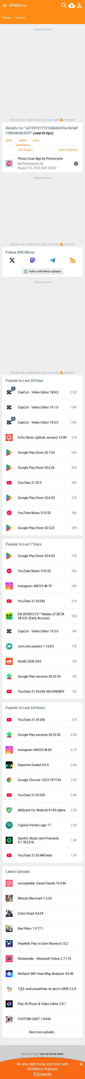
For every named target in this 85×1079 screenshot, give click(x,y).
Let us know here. (52, 1054)
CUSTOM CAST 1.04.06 (34, 1019)
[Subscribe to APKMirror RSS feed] (72, 262)
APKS (8, 140)
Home (6, 17)
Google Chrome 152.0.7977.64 (39, 780)
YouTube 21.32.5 (29, 483)
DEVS (36, 140)
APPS (22, 140)
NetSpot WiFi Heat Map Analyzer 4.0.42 (45, 974)
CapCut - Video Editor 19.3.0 (38, 631)
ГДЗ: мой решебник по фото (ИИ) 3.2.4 (47, 989)
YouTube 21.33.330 (31, 795)
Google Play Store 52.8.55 (36, 498)
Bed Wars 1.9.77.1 (30, 928)
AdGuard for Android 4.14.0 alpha (41, 810)
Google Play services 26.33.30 (39, 735)
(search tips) (43, 133)
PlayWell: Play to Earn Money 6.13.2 (43, 944)
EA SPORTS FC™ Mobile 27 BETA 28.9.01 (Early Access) (41, 616)
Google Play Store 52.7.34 (36, 453)
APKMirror (18, 5)
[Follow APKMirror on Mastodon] (32, 262)
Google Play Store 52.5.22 (36, 528)
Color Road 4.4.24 (30, 913)
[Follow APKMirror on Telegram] (52, 262)
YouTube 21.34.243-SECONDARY (41, 691)
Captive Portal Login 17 (34, 825)
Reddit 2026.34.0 (29, 661)
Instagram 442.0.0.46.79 (35, 586)
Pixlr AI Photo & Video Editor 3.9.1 (42, 1004)
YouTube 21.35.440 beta (35, 855)
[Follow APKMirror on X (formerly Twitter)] (12, 262)
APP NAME (24, 150)
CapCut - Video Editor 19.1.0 (38, 407)
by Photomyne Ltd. (31, 163)
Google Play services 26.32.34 (39, 676)
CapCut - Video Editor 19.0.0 (38, 422)
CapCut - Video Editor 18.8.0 (38, 392)
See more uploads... (42, 1032)
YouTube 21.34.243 (31, 601)
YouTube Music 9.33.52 (34, 513)
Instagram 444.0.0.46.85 (35, 750)
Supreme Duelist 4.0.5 (33, 765)
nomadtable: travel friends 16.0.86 (42, 883)
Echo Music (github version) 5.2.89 (42, 437)
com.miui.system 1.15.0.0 (36, 646)
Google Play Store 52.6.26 (36, 468)
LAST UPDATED (68, 150)
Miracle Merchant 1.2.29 (35, 898)
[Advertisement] (42, 74)
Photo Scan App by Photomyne (40, 159)
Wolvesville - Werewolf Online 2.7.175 (44, 959)
